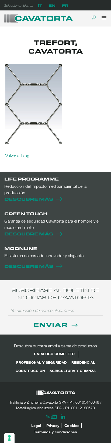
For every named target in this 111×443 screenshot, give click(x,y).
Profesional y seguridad (41, 362)
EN (52, 5)
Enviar (51, 324)
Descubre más (28, 199)
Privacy (52, 425)
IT (40, 5)
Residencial (83, 362)
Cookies (71, 425)
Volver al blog (17, 155)
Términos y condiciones (55, 432)
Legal (36, 425)
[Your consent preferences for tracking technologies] (9, 438)
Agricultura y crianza (73, 371)
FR (65, 5)
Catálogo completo (54, 354)
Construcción (30, 371)
